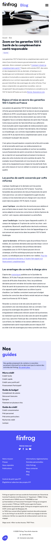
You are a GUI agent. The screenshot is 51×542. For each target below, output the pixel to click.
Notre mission (7, 459)
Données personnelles (34, 462)
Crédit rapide (7, 379)
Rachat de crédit (8, 420)
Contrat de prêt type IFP (11, 479)
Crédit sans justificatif (10, 382)
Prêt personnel (8, 413)
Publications (7, 468)
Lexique (5, 423)
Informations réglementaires (37, 459)
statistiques (16, 275)
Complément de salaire (11, 393)
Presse (5, 462)
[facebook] (23, 450)
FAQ (27, 475)
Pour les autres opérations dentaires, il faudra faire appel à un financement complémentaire (24, 259)
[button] (5, 538)
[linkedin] (27, 450)
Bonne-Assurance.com (36, 92)
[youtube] (30, 450)
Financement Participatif (11, 386)
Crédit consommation (10, 410)
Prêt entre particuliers (10, 417)
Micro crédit (8, 372)
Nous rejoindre (8, 465)
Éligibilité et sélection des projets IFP (16, 482)
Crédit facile (7, 376)
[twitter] (20, 450)
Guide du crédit (9, 407)
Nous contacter (32, 468)
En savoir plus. (24, 367)
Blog (10, 37)
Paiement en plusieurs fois (12, 403)
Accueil (4, 37)
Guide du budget (10, 390)
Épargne (5, 399)
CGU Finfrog (31, 465)
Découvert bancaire (9, 396)
